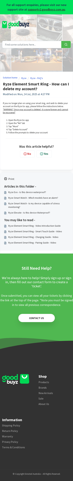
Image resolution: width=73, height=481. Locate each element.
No (29, 154)
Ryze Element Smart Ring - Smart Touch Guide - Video (35, 231)
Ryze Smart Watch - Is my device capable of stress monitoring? (34, 205)
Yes (46, 154)
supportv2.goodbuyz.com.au (46, 9)
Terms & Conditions (13, 447)
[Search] (66, 44)
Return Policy (10, 431)
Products (44, 382)
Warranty (7, 436)
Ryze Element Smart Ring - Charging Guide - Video (33, 237)
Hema (32, 57)
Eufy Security (13, 57)
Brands (43, 387)
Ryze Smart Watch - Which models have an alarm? (33, 197)
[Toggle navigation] (67, 25)
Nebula (62, 57)
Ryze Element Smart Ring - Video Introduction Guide (34, 225)
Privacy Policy (10, 441)
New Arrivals (46, 393)
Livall (47, 57)
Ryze (23, 78)
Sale (41, 398)
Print (11, 179)
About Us (44, 404)
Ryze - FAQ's (36, 78)
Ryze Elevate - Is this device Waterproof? (29, 212)
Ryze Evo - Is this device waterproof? (27, 192)
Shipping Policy (11, 425)
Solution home (10, 77)
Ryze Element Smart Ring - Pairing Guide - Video (32, 242)
